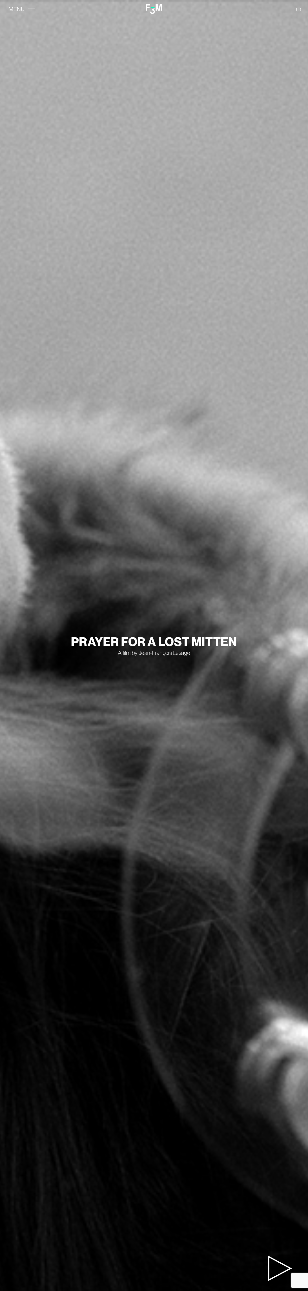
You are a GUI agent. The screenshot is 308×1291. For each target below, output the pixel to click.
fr (298, 9)
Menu (17, 9)
